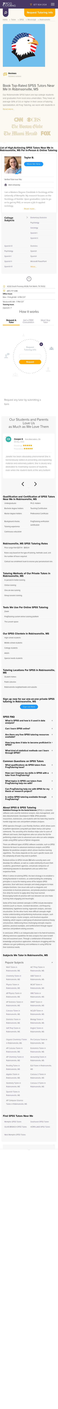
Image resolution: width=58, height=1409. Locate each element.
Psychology (34, 223)
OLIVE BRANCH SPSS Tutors (15, 1127)
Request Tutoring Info (40, 12)
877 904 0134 (40, 5)
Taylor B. (29, 157)
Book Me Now (33, 164)
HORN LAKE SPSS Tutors (40, 1127)
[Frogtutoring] (8, 4)
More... (33, 267)
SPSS (22, 20)
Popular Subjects (14, 962)
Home (5, 20)
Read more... (8, 109)
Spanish (33, 251)
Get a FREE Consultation (28, 321)
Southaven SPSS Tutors (39, 1122)
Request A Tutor (11, 321)
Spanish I (34, 233)
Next (35, 484)
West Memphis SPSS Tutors (15, 1135)
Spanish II (34, 238)
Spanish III (8, 246)
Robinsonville (45, 20)
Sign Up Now (29, 707)
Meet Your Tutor (45, 321)
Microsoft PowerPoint (38, 261)
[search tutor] (5, 13)
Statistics (34, 246)
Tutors (13, 20)
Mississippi (32, 20)
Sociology (34, 228)
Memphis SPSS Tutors (12, 1122)
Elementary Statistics (38, 218)
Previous (23, 484)
